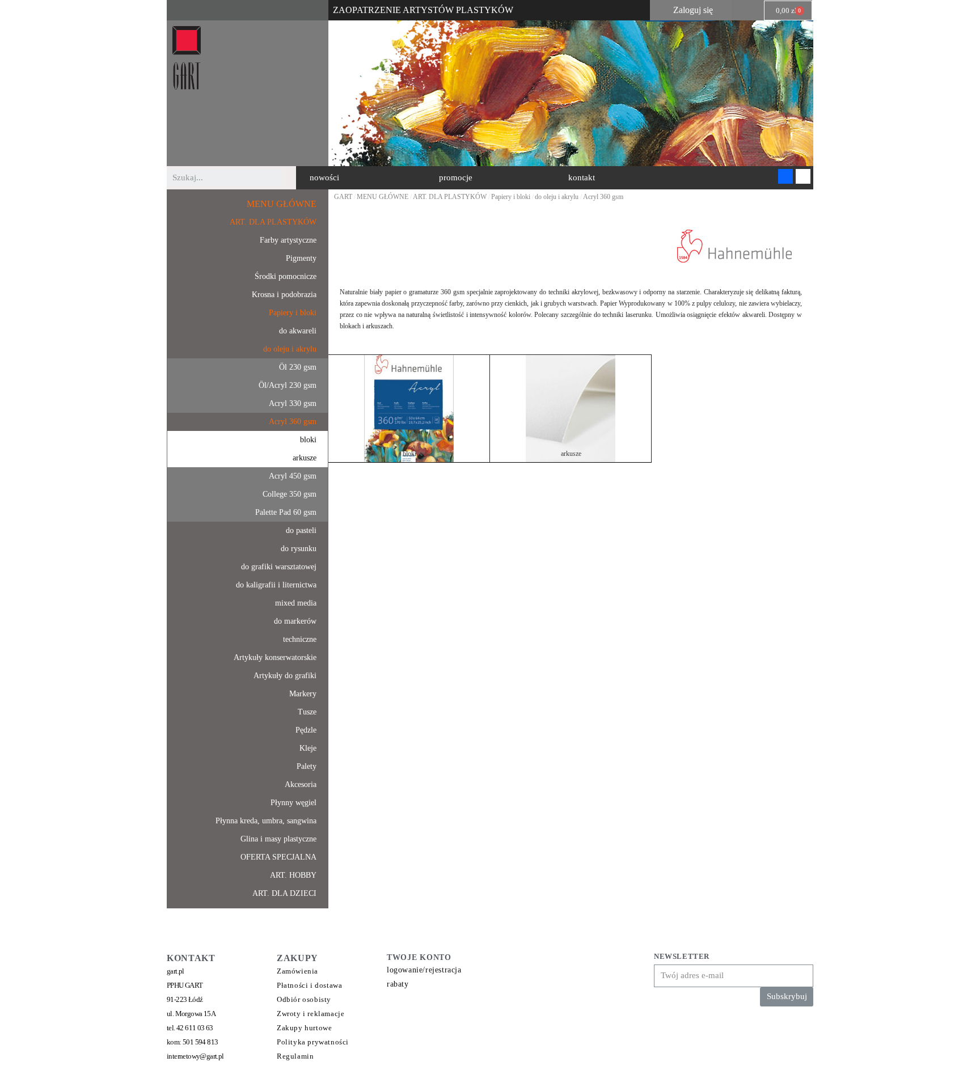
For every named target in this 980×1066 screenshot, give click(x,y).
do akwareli (297, 331)
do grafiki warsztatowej (278, 566)
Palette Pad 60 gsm (285, 512)
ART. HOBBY (293, 875)
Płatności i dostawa (309, 985)
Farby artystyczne (288, 240)
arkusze (304, 458)
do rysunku (298, 548)
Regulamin (295, 1056)
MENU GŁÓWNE (281, 204)
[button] (324, 178)
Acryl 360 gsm (292, 421)
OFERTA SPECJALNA (278, 857)
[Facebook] (785, 176)
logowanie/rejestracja (424, 970)
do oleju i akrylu (289, 349)
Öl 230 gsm (297, 367)
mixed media (295, 603)
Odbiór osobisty (304, 999)
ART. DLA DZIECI (284, 893)
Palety (306, 766)
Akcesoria (300, 784)
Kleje (307, 748)
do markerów (295, 621)
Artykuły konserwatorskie (275, 657)
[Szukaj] (290, 177)
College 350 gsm (289, 494)
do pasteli (301, 530)
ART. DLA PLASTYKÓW (273, 222)
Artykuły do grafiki (285, 675)
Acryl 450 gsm (292, 476)
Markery (302, 693)
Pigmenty (301, 258)
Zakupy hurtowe (304, 1027)
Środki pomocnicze (285, 276)
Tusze (307, 712)
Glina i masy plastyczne (278, 839)
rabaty (398, 984)
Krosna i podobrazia (284, 294)
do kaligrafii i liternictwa (276, 585)
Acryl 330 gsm (292, 403)
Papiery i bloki (292, 312)
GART (343, 197)
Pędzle (305, 730)
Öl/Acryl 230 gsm (287, 385)
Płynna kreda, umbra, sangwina (266, 821)
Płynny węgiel (293, 802)
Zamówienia (297, 971)
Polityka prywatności (313, 1042)
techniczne (299, 639)
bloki (308, 439)
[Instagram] (803, 176)
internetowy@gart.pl (195, 1056)
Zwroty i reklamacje (310, 1013)
